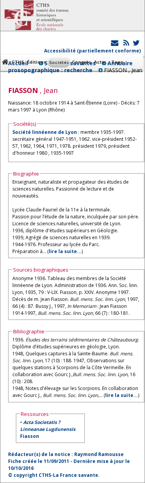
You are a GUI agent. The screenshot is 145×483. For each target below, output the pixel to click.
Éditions (36, 62)
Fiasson (47, 429)
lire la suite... (65, 251)
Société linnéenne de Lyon (44, 132)
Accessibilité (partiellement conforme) (92, 50)
